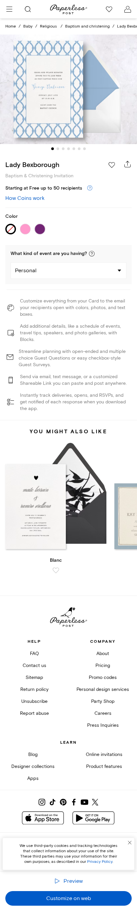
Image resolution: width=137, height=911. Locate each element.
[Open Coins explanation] (90, 188)
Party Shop (103, 701)
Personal (26, 270)
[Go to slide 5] (73, 148)
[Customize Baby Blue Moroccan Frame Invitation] (68, 89)
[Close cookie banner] (130, 843)
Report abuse (34, 713)
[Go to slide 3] (63, 148)
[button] (91, 253)
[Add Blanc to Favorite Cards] (56, 570)
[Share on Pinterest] (63, 802)
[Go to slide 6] (79, 148)
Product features (104, 766)
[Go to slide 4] (68, 148)
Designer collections (33, 766)
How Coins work (25, 198)
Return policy (34, 689)
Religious (49, 26)
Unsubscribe (34, 701)
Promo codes (103, 677)
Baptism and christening (87, 26)
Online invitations (104, 754)
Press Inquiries (103, 725)
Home (10, 26)
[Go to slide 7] (84, 148)
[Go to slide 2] (58, 148)
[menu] (9, 9)
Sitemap (34, 677)
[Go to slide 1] (52, 148)
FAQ (34, 653)
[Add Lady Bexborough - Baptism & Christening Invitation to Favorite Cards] (112, 165)
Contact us (34, 665)
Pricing (102, 665)
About (102, 653)
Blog (33, 754)
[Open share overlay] (128, 164)
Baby (28, 26)
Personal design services (102, 689)
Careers (102, 713)
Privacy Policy (99, 861)
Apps (33, 778)
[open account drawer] (127, 9)
